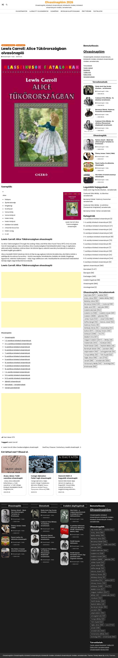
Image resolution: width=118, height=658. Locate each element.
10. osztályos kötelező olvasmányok (17, 363)
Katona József (107, 322)
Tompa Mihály (91, 355)
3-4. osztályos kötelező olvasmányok (18, 344)
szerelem (108, 349)
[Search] (6, 4)
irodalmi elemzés (92, 310)
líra (101, 334)
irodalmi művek (107, 313)
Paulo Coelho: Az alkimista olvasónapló (18, 538)
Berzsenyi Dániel (92, 304)
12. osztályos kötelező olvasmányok (17, 369)
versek (88, 361)
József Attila (106, 319)
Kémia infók (104, 650)
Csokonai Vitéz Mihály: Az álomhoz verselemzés (104, 99)
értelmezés (90, 367)
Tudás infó (87, 72)
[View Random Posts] (2, 4)
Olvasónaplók (21, 11)
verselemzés (103, 361)
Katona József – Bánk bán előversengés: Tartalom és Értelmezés (104, 142)
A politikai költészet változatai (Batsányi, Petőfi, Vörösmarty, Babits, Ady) (77, 528)
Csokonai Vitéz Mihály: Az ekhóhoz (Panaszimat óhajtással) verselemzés (104, 123)
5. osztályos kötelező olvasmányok (17, 347)
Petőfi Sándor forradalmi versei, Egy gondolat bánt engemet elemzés (77, 555)
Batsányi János (91, 301)
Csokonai (107, 304)
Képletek (86, 70)
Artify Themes (110, 655)
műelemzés (90, 343)
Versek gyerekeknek (12, 388)
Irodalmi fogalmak (90, 280)
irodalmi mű (90, 313)
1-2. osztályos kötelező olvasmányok (18, 341)
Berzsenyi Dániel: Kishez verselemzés (96, 211)
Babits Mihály (106, 298)
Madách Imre (91, 337)
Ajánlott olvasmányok (39, 11)
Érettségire (86, 11)
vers (103, 358)
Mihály (108, 340)
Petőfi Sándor (91, 346)
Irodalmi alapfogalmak (70, 11)
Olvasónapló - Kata (8, 56)
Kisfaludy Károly (91, 328)
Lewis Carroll (12, 442)
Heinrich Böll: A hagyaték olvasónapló (67, 477)
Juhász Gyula (91, 319)
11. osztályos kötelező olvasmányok (17, 366)
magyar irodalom (93, 340)
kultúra (88, 331)
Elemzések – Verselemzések (15, 385)
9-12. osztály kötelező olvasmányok (17, 378)
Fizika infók (87, 75)
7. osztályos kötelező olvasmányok (17, 353)
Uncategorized (88, 287)
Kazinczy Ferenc (91, 325)
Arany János (90, 298)
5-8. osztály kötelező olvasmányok (17, 375)
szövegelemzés (107, 352)
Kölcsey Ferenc (103, 331)
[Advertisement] (59, 29)
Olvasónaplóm (94, 51)
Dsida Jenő (90, 307)
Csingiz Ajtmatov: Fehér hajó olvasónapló (41, 477)
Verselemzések (89, 77)
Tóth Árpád (106, 355)
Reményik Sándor (92, 349)
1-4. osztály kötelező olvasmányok (17, 372)
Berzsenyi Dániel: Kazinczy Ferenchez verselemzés (104, 110)
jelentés (103, 316)
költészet (90, 334)
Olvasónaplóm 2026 (59, 2)
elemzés (103, 307)
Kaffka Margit (91, 322)
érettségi (109, 364)
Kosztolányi (107, 328)
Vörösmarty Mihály (93, 364)
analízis (102, 295)
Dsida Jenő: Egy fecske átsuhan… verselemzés (103, 87)
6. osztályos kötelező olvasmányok (17, 350)
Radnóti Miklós (107, 346)
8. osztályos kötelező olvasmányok (17, 356)
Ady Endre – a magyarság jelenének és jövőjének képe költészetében (77, 513)
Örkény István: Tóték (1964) (105, 153)
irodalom (90, 316)
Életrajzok (97, 11)
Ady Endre (90, 295)
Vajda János (90, 358)
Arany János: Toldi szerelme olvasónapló (13, 477)
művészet (105, 343)
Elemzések (54, 11)
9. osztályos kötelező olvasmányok (17, 359)
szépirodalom (91, 352)
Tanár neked (88, 68)
